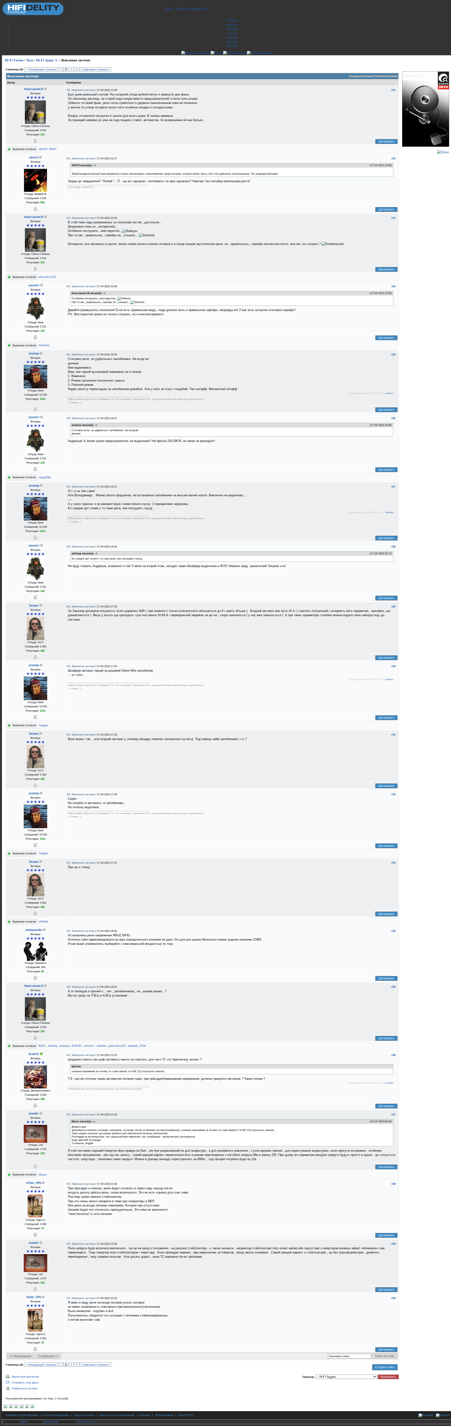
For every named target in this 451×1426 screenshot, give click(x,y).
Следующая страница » (95, 69)
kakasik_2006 (137, 1046)
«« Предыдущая (20, 1356)
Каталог (232, 46)
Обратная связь (84, 1415)
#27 (393, 486)
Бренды (232, 41)
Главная (232, 20)
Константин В (33, 89)
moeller (101, 1046)
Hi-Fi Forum (14, 60)
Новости (232, 25)
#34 (393, 931)
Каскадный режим (361, 76)
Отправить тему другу (25, 1382)
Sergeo (34, 605)
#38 (393, 1183)
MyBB (23, 1421)
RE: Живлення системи (81, 90)
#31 (393, 734)
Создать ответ (385, 1367)
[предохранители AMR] (6, 1407)
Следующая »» (48, 1356)
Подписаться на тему (25, 1388)
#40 (393, 1298)
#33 (393, 862)
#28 (393, 546)
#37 (393, 1114)
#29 (393, 606)
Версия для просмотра (25, 1376)
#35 (393, 986)
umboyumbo (33, 930)
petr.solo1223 (47, 277)
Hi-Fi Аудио (45, 60)
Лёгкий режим (164, 1415)
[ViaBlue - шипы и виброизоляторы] (27, 1407)
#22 (393, 158)
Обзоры (232, 29)
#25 (393, 354)
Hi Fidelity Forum (85, 1421)
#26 (393, 418)
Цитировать (386, 141)
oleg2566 (45, 477)
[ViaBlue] (16, 1407)
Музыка (232, 37)
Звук (29, 60)
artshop (34, 353)
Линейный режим (386, 76)
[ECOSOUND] (22, 1407)
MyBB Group (50, 1421)
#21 (393, 90)
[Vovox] (33, 1407)
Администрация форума (21, 1415)
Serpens (44, 345)
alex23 (43, 149)
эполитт (33, 285)
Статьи (232, 33)
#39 (393, 1243)
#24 (393, 286)
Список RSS (186, 1415)
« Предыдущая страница (41, 69)
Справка (144, 1415)
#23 (393, 218)
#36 (393, 1055)
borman (65, 1046)
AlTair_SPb (33, 1183)
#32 (393, 794)
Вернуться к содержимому (117, 1415)
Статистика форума (56, 1415)
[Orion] (443, 152)
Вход (170, 9)
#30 (393, 666)
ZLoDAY (33, 1054)
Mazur (43, 1174)
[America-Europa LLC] (11, 1407)
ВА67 (53, 149)
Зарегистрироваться (192, 9)
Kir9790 (77, 1046)
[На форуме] (41, 1054)
